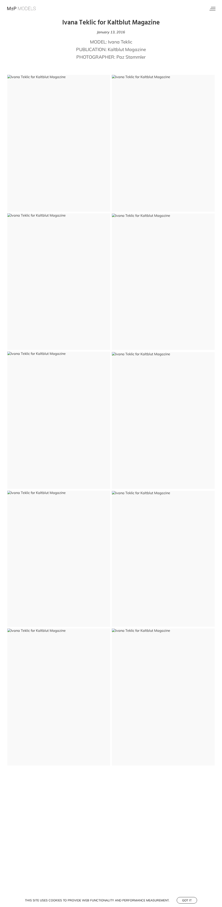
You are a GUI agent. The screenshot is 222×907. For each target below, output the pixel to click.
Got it (187, 900)
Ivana (114, 42)
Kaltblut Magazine (127, 49)
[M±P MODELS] (22, 8)
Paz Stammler (131, 57)
